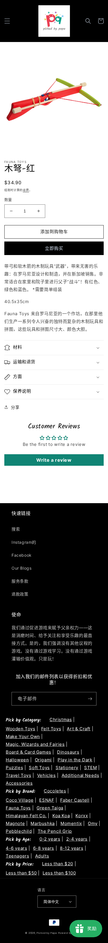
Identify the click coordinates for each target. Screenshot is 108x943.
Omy (93, 823)
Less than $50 (21, 873)
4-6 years (16, 848)
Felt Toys (51, 728)
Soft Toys (39, 767)
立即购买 (54, 248)
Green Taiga (50, 808)
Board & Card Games (28, 752)
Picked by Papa (47, 932)
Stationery (67, 767)
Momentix (71, 823)
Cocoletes (55, 791)
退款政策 (20, 594)
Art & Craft (78, 728)
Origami (43, 760)
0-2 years (49, 839)
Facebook (22, 555)
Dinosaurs (68, 752)
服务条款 (20, 581)
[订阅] (90, 699)
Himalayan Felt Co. (26, 815)
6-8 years (43, 848)
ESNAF (46, 800)
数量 (8, 199)
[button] (7, 21)
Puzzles (14, 767)
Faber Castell (75, 800)
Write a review (53, 460)
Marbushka (42, 823)
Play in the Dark (75, 760)
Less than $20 (57, 863)
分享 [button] (15, 407)
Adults (42, 856)
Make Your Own (23, 736)
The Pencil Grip (55, 831)
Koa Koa (61, 815)
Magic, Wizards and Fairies (35, 744)
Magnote (15, 823)
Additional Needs (80, 775)
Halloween (17, 760)
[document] (54, 100)
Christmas (61, 719)
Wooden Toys (20, 728)
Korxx (81, 815)
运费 (26, 190)
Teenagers (17, 856)
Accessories (19, 783)
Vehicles (46, 775)
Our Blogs (21, 568)
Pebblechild (19, 831)
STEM (90, 767)
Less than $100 (59, 873)
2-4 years (77, 839)
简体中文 (51, 901)
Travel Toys (18, 775)
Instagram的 (24, 542)
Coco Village (19, 800)
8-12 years (71, 848)
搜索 (16, 528)
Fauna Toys (18, 808)
